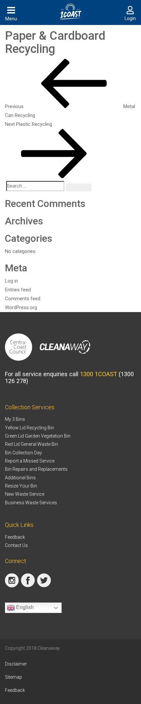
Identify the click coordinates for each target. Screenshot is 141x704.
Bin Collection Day (23, 452)
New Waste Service (24, 494)
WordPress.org (21, 307)
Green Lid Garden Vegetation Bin (37, 436)
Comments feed (22, 299)
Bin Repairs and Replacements (36, 469)
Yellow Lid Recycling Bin (29, 427)
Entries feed (18, 290)
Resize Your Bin (21, 485)
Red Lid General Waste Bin (31, 444)
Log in (11, 281)
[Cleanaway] (65, 346)
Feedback (15, 537)
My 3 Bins (15, 419)
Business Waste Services (31, 502)
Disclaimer (16, 664)
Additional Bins (20, 477)
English (24, 607)
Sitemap (13, 677)
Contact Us (16, 545)
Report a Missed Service (29, 461)
